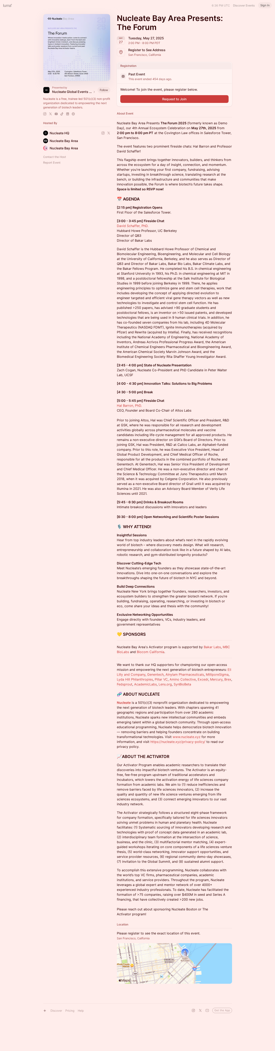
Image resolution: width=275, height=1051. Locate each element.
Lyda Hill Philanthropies (135, 679)
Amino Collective (182, 679)
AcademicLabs (145, 684)
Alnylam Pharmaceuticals (184, 674)
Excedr (202, 679)
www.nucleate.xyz (186, 737)
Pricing (70, 1010)
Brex (227, 679)
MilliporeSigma (217, 674)
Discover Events (244, 5)
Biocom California (150, 652)
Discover (56, 1010)
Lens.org (165, 684)
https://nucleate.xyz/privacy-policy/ (177, 742)
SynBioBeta (182, 684)
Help (81, 1010)
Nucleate (124, 703)
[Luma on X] (200, 1010)
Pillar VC (161, 679)
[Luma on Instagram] (193, 1010)
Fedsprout (124, 684)
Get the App (222, 1010)
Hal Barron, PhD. (129, 405)
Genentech (155, 674)
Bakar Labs (212, 647)
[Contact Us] (207, 1010)
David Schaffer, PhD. (132, 226)
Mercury (215, 679)
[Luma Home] (7, 5)
